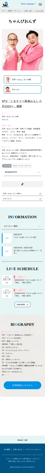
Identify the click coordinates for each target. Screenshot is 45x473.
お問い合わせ (17, 449)
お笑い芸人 (28, 11)
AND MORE (21, 304)
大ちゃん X (7, 198)
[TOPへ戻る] (11, 4)
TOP (3, 11)
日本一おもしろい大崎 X (12, 193)
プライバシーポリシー (33, 449)
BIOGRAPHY (11, 172)
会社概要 (7, 449)
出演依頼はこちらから (22, 385)
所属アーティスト (14, 11)
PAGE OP (22, 440)
